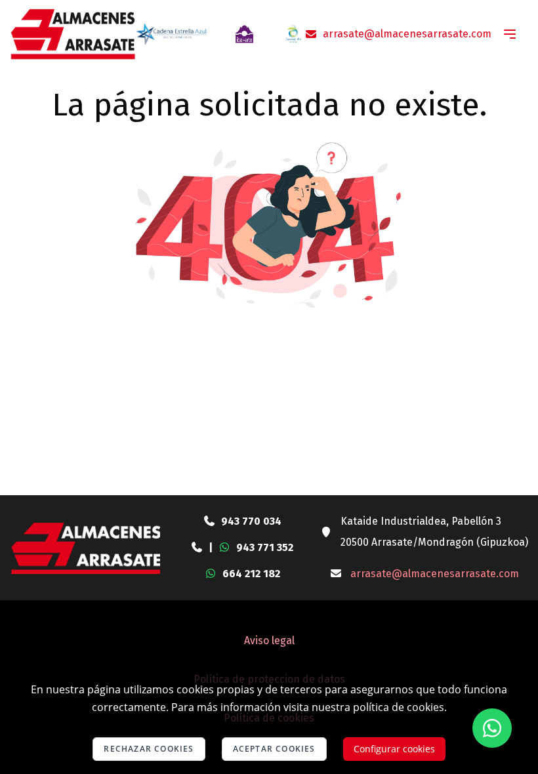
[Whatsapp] (492, 728)
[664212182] (210, 574)
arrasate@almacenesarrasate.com (407, 34)
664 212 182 (251, 573)
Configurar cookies (394, 749)
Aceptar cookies (274, 748)
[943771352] (196, 548)
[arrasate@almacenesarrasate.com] (335, 574)
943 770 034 (251, 521)
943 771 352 (264, 547)
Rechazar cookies (149, 748)
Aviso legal (269, 640)
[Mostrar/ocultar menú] (509, 34)
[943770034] (209, 521)
